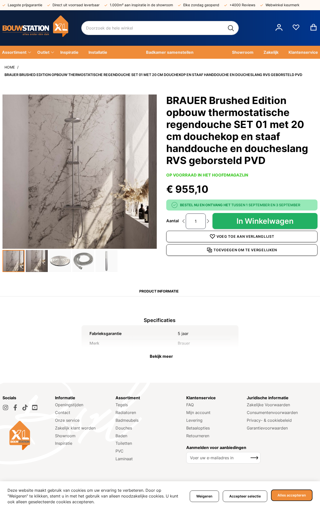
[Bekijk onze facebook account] (15, 407)
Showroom (65, 435)
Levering (194, 420)
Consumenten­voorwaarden (272, 412)
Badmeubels (127, 420)
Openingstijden (69, 404)
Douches (124, 428)
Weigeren (204, 496)
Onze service (67, 420)
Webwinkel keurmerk (283, 5)
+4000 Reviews (242, 5)
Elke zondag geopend (201, 5)
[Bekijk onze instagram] (5, 407)
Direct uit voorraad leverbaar (76, 5)
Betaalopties (198, 428)
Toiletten (124, 443)
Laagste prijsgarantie (25, 5)
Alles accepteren (292, 495)
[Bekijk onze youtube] (35, 407)
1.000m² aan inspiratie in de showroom (141, 5)
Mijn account (198, 412)
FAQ (190, 404)
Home (9, 67)
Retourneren (197, 435)
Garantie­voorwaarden (267, 428)
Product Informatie (159, 291)
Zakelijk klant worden (75, 428)
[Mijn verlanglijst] (296, 29)
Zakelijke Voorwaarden (268, 404)
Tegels (122, 404)
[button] (279, 28)
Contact (62, 412)
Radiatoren (126, 412)
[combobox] (160, 28)
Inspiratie (63, 443)
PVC (120, 451)
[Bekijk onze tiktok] (25, 407)
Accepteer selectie (245, 496)
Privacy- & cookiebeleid (269, 420)
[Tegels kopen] (41, 28)
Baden (121, 435)
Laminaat (124, 458)
